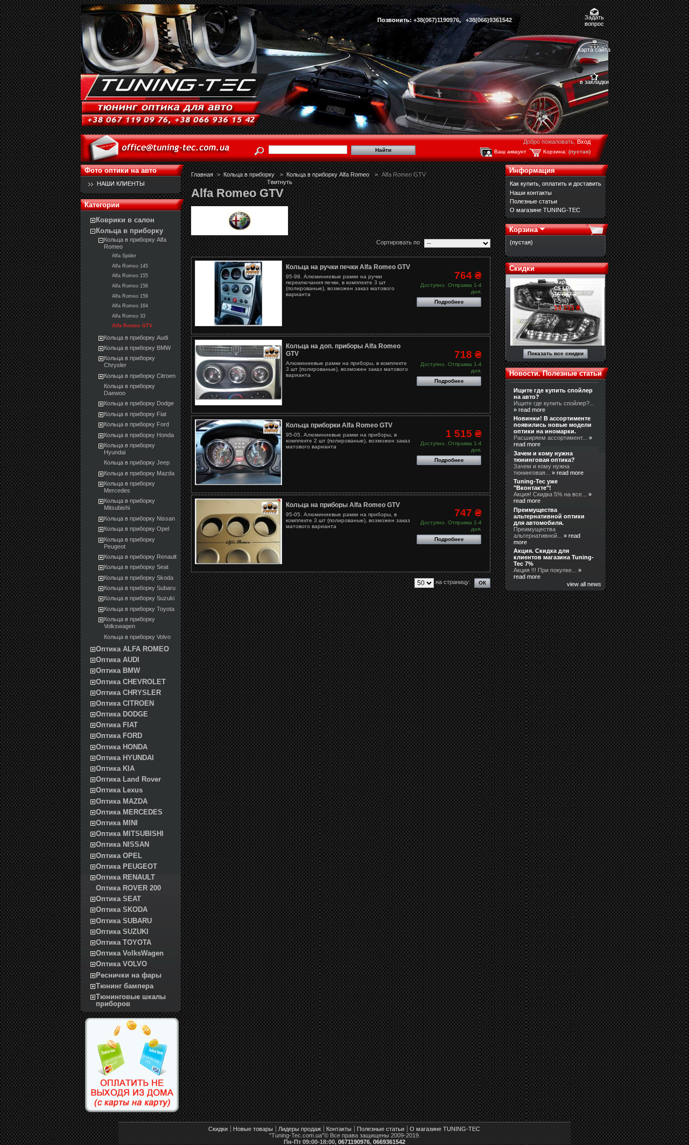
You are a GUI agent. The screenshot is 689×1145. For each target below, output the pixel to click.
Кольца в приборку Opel (136, 528)
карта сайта (594, 49)
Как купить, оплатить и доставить (555, 183)
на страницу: (452, 582)
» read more (529, 409)
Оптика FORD (119, 736)
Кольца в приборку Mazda (139, 473)
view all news (584, 584)
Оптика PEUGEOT (126, 866)
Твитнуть (279, 182)
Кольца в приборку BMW (137, 348)
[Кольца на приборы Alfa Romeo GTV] (238, 531)
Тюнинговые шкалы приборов (131, 1000)
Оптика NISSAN (122, 844)
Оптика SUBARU (124, 921)
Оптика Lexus (119, 790)
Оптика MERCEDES (129, 812)
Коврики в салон (125, 220)
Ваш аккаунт (510, 151)
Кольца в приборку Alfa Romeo (328, 174)
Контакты (338, 1129)
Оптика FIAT (117, 725)
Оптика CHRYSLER (128, 693)
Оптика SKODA (121, 909)
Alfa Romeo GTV (132, 325)
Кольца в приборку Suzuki (139, 598)
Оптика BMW (118, 670)
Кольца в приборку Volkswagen (129, 622)
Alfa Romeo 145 (130, 266)
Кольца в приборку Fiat (135, 414)
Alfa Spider (124, 255)
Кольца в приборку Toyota (139, 609)
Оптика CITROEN (125, 703)
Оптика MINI (117, 823)
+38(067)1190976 (436, 20)
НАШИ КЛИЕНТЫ (121, 183)
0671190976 (354, 1142)
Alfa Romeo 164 (130, 305)
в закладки (594, 82)
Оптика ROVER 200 (128, 888)
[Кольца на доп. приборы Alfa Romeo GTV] (238, 372)
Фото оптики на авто (121, 170)
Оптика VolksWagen (130, 953)
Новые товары (253, 1129)
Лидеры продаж (299, 1129)
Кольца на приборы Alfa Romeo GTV (343, 505)
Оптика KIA (115, 768)
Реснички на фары (128, 975)
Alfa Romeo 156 (130, 286)
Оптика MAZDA (121, 801)
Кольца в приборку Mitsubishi (129, 504)
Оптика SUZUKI (122, 932)
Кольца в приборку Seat (136, 567)
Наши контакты (531, 192)
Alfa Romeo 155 (130, 275)
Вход (583, 141)
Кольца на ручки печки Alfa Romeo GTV (348, 267)
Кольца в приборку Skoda (138, 577)
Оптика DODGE (122, 714)
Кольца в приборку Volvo (137, 637)
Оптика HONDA (121, 747)
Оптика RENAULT (125, 877)
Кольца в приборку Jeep (137, 462)
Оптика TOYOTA (123, 942)
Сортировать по (398, 242)
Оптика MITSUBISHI (130, 834)
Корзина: (555, 151)
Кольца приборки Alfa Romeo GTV (339, 425)
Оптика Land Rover (128, 779)
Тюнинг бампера (124, 986)
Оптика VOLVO (121, 964)
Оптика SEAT (118, 899)
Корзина (523, 230)
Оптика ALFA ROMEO (132, 649)
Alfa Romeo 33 (128, 316)
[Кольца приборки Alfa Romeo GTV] (238, 452)
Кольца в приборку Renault (140, 556)
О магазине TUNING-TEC (545, 210)
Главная (202, 174)
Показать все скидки (555, 353)
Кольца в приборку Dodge (139, 403)
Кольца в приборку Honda (139, 435)
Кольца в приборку (129, 231)
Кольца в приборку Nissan (139, 518)
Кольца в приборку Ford (136, 424)
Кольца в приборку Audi (136, 337)
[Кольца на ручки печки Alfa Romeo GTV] (238, 293)
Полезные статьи (533, 201)
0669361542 (389, 1142)
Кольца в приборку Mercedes (129, 487)
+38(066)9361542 (489, 20)
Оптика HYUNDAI (125, 758)
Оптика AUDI (117, 660)
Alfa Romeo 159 (130, 296)
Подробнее (449, 302)
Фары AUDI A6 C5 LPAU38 (573, 285)
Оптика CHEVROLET (131, 682)
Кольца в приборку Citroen (139, 376)
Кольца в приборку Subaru (139, 588)
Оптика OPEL (119, 856)
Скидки (522, 268)
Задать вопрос (594, 18)
